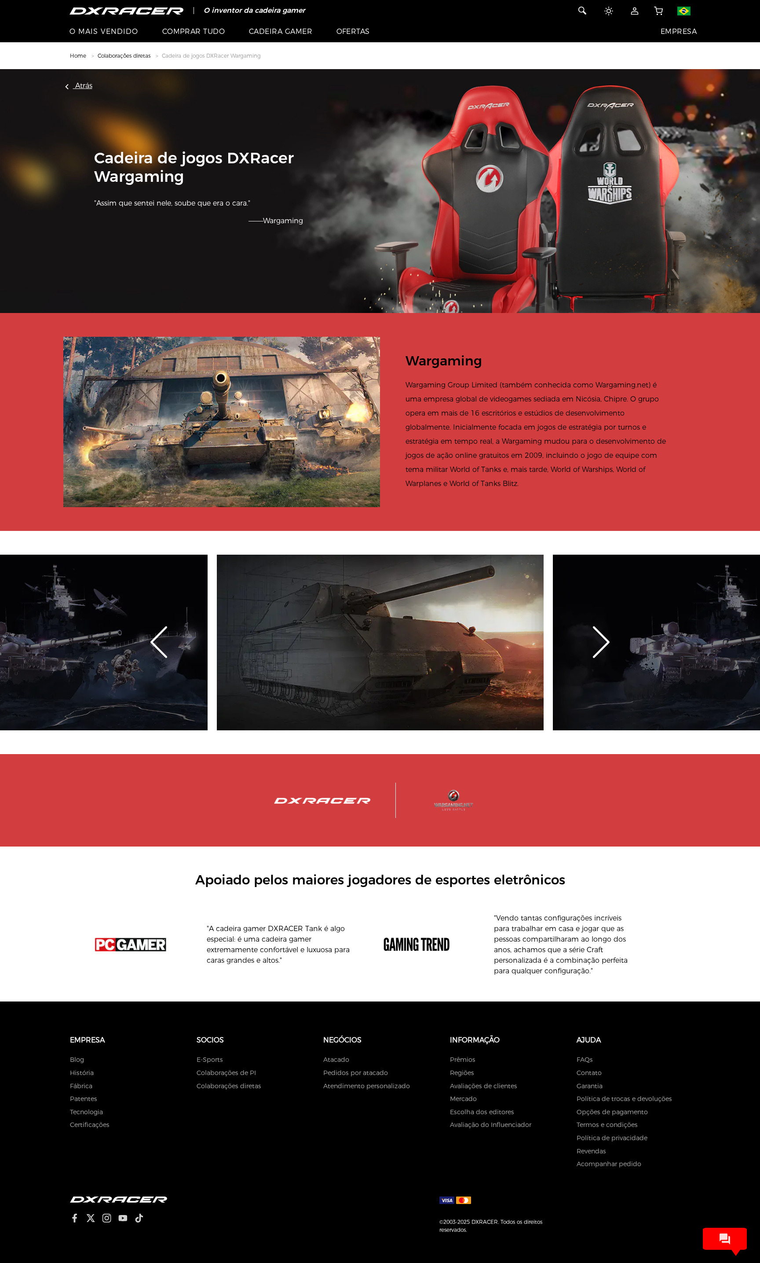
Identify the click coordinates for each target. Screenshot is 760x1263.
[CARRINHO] (658, 10)
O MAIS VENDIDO (103, 31)
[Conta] (634, 10)
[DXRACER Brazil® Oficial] (126, 10)
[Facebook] (78, 1219)
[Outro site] (687, 10)
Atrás (82, 85)
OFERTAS (353, 31)
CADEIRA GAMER (280, 31)
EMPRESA (679, 31)
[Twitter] (94, 1219)
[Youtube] (126, 1219)
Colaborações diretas (124, 55)
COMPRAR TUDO (193, 31)
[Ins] (110, 1219)
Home (78, 55)
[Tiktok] (142, 1219)
